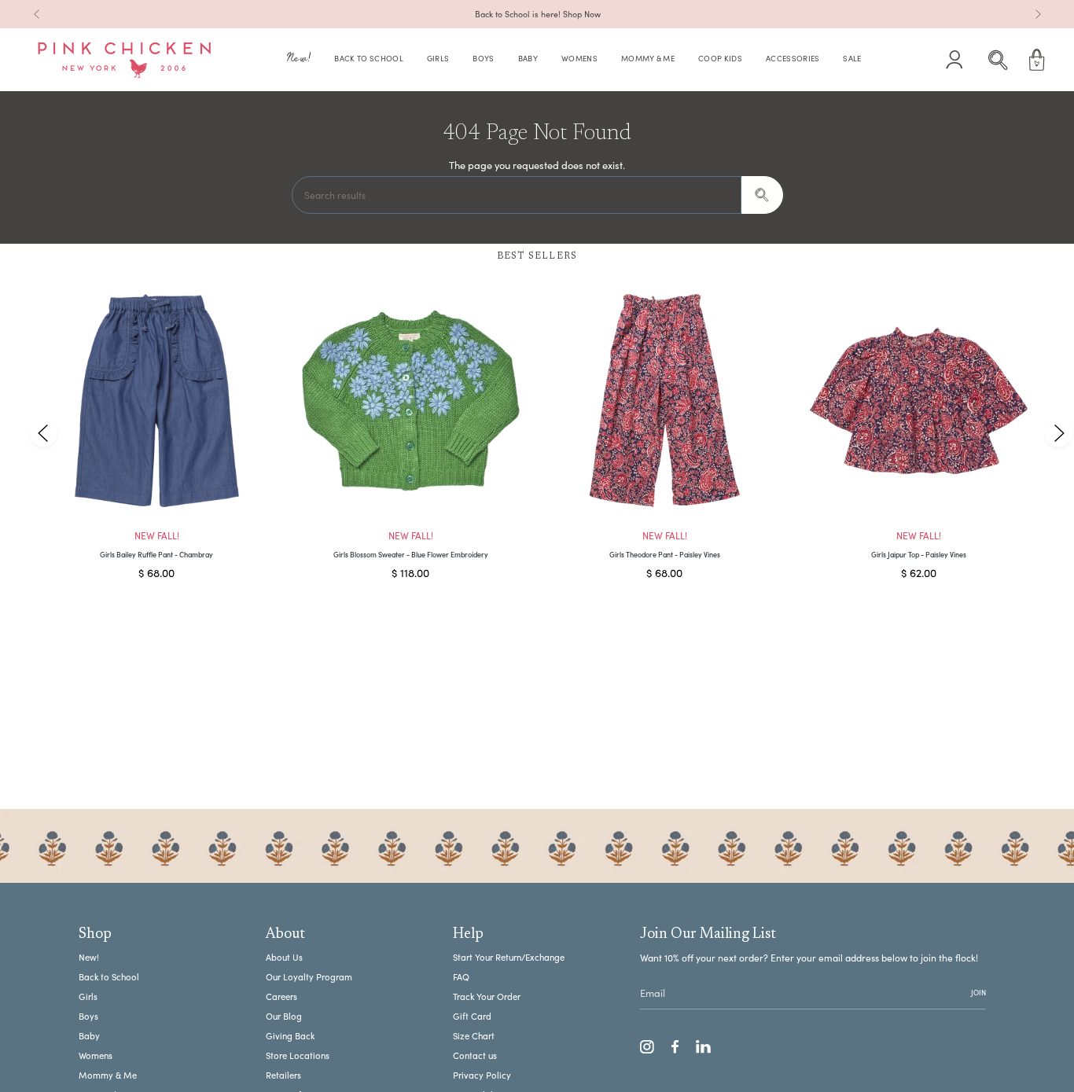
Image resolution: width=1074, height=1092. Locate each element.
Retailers (283, 1075)
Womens (95, 1055)
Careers (281, 996)
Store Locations (297, 1055)
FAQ (461, 977)
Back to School (109, 977)
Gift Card (472, 1016)
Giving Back (290, 1036)
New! (89, 957)
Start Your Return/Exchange (509, 957)
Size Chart (474, 1036)
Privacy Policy (482, 1075)
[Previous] (37, 14)
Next (1058, 432)
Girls (88, 996)
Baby (89, 1036)
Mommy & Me (108, 1075)
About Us (284, 957)
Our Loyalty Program (309, 977)
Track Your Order (486, 996)
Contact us (475, 1055)
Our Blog (284, 1016)
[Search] (762, 195)
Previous (43, 432)
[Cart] (1037, 60)
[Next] (1038, 14)
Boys (88, 1016)
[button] (298, 60)
